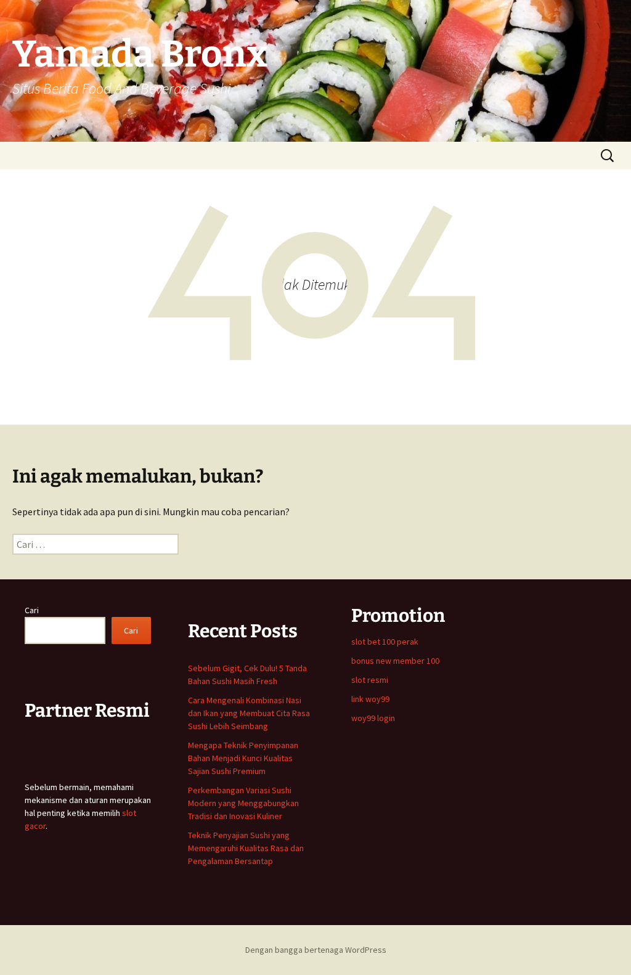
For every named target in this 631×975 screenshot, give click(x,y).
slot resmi (369, 679)
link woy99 (370, 698)
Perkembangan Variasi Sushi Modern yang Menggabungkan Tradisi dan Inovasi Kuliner (243, 803)
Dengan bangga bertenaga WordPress (315, 949)
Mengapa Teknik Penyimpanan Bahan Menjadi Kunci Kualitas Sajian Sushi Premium (243, 758)
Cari (32, 610)
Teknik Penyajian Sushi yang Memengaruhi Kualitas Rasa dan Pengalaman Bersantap (246, 848)
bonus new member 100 (395, 660)
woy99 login (373, 718)
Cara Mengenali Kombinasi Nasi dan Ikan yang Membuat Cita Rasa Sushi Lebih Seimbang (249, 713)
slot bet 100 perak (384, 641)
